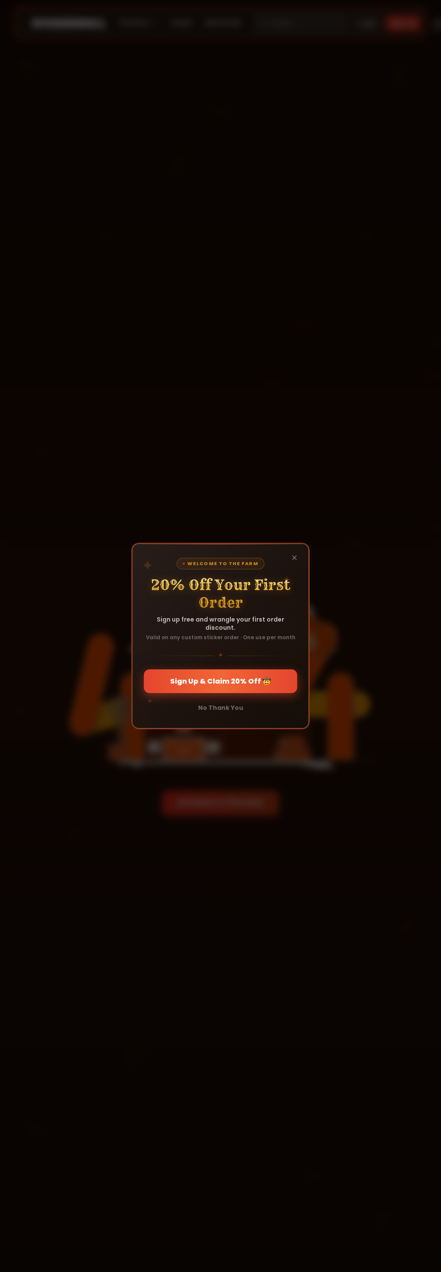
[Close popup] (294, 557)
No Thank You (220, 707)
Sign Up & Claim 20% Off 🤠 (220, 681)
